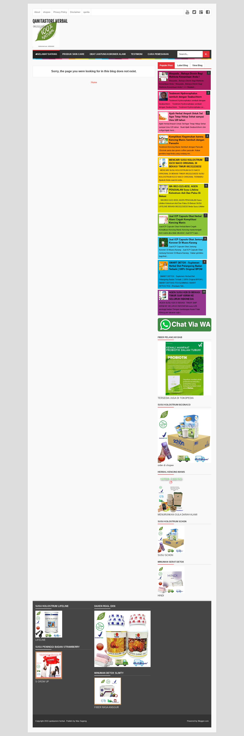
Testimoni (136, 54)
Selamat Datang (47, 54)
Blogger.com (203, 721)
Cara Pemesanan (158, 54)
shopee (46, 12)
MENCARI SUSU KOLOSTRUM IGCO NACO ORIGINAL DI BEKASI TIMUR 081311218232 (185, 163)
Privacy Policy (60, 12)
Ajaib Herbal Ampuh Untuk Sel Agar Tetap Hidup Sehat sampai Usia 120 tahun (186, 116)
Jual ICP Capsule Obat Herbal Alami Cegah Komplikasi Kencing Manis (185, 219)
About (37, 12)
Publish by (70, 721)
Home (94, 82)
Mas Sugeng (81, 721)
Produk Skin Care (73, 54)
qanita (86, 12)
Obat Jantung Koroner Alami (108, 54)
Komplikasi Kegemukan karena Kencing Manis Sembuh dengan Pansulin (186, 139)
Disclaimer (75, 12)
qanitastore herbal (50, 21)
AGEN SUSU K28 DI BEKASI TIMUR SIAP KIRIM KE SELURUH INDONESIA (184, 295)
